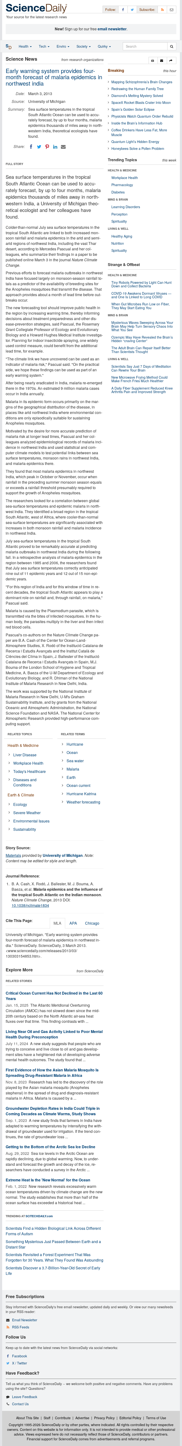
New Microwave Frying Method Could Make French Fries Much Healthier (139, 379)
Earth (71, 777)
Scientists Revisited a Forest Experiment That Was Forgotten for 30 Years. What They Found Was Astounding (54, 1257)
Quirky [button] (103, 46)
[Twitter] (39, 147)
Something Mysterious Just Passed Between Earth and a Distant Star (53, 1244)
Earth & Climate (21, 795)
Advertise (82, 1417)
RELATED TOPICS (20, 734)
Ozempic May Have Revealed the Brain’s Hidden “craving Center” (142, 339)
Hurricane (75, 744)
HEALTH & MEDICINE (122, 170)
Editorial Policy (130, 1417)
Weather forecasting (83, 802)
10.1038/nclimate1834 (30, 905)
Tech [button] (43, 46)
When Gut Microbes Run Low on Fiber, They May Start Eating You (140, 306)
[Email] (63, 147)
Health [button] (24, 46)
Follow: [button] (110, 9)
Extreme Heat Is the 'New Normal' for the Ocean (48, 1180)
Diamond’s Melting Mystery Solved (137, 95)
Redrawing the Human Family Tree (137, 88)
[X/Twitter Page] (132, 9)
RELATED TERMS (73, 734)
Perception (119, 214)
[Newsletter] (171, 9)
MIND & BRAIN (118, 199)
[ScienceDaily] (36, 8)
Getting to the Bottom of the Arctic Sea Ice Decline (50, 1146)
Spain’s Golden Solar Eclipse (133, 109)
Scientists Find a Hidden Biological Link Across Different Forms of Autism (53, 1231)
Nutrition (117, 243)
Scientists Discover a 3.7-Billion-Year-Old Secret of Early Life (53, 1270)
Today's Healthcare (29, 771)
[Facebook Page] (123, 9)
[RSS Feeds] (162, 9)
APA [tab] (73, 923)
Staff (47, 1417)
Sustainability (24, 829)
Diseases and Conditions (24, 782)
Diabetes (118, 192)
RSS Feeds (20, 1327)
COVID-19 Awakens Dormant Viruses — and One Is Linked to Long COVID (141, 295)
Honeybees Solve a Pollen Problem (137, 148)
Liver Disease (24, 754)
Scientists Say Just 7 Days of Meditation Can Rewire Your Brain (141, 368)
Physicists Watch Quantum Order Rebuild (142, 116)
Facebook (19, 1356)
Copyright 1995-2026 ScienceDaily (35, 1424)
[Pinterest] (47, 147)
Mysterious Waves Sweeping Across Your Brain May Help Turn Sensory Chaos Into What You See (142, 326)
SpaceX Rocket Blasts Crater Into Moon (141, 102)
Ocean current (78, 785)
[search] (171, 46)
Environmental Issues (31, 821)
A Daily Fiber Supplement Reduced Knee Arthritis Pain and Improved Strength (142, 390)
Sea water (75, 760)
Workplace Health (28, 763)
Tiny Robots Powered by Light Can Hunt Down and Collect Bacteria (141, 284)
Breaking (116, 70)
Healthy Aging (121, 236)
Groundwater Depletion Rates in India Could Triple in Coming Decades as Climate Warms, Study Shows (53, 1111)
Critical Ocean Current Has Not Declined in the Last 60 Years (54, 995)
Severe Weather (27, 812)
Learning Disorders (125, 206)
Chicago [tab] (92, 923)
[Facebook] (31, 147)
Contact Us (20, 1403)
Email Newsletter (24, 1319)
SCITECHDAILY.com (39, 1216)
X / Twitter (19, 1363)
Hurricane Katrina (81, 793)
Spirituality (119, 221)
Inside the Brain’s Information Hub (136, 123)
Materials (13, 855)
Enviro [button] (62, 46)
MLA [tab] (57, 923)
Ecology (20, 804)
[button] (153, 60)
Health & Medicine (23, 745)
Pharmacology (122, 184)
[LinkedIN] (55, 147)
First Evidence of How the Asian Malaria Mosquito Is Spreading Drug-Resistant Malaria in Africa (52, 1072)
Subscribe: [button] (147, 9)
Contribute (63, 1417)
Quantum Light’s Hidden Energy (135, 141)
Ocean (72, 752)
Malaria (73, 769)
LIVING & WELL (118, 228)
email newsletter (112, 29)
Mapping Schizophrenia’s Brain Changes (141, 81)
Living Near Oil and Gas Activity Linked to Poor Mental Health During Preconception (54, 1034)
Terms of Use (156, 1417)
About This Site (27, 1417)
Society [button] (82, 46)
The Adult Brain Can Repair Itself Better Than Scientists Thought (141, 349)
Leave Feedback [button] (24, 1396)
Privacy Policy (104, 1417)
